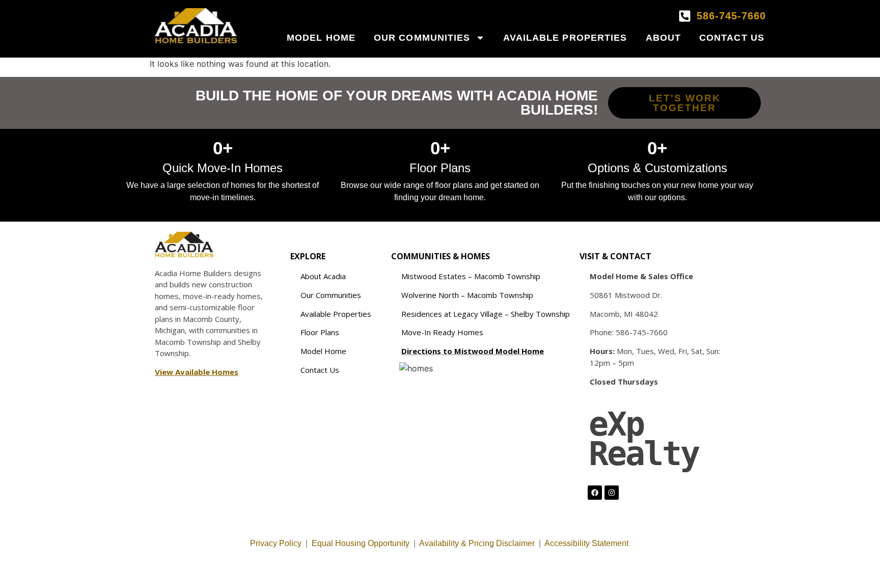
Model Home (321, 38)
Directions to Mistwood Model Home (472, 351)
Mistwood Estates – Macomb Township (470, 276)
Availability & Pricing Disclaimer (477, 543)
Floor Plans (319, 332)
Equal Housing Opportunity (360, 543)
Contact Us (731, 38)
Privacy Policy (275, 543)
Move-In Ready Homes (442, 332)
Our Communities (422, 38)
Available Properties (565, 38)
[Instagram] (611, 492)
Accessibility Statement (587, 543)
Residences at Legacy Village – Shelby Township (485, 314)
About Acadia (323, 276)
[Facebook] (595, 492)
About (663, 38)
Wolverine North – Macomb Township (467, 295)
